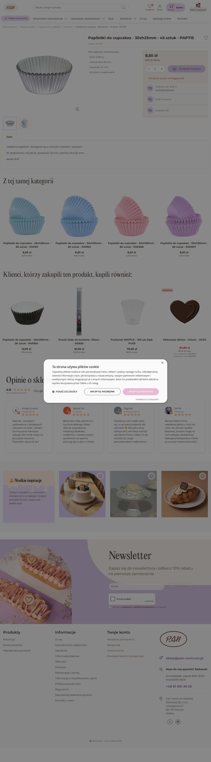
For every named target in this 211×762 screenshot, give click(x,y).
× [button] (162, 363)
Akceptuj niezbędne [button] (102, 391)
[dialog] (105, 381)
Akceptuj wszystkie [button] (141, 391)
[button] (64, 391)
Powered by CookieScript (147, 399)
